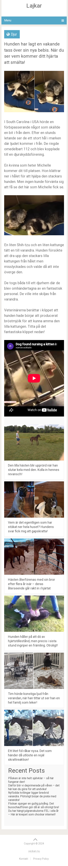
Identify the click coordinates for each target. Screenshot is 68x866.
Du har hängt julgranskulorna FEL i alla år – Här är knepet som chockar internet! (33, 812)
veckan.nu (34, 851)
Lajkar (34, 6)
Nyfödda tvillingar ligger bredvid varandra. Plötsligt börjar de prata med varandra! (32, 796)
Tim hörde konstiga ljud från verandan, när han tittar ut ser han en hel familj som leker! (34, 698)
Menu (7, 20)
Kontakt (23, 858)
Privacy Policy (41, 858)
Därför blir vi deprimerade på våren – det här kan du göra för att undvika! (33, 787)
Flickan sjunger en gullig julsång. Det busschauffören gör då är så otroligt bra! (33, 805)
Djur (14, 34)
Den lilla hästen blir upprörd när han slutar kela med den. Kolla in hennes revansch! (33, 469)
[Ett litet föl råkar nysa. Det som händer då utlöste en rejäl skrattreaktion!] (34, 728)
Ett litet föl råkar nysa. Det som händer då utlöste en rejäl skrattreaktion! (30, 755)
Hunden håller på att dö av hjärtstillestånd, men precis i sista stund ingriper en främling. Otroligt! (33, 641)
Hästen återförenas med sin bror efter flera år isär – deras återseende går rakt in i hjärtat (31, 584)
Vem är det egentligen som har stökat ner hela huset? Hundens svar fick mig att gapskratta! (31, 527)
